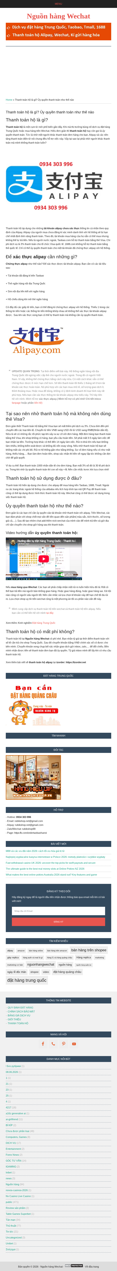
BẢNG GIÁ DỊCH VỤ (19, 1015)
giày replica (13, 957)
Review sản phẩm (15, 1208)
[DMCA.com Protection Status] (74, 1266)
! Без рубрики (13, 1066)
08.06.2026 (12, 1072)
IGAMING (11, 1166)
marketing (99, 957)
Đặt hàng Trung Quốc (43, 623)
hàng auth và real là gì (33, 957)
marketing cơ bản (15, 965)
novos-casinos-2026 (17, 1190)
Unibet (9, 1243)
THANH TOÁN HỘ (18, 1023)
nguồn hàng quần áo (83, 965)
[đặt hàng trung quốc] (58, 39)
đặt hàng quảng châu (67, 971)
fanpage (16, 403)
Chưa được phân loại (17, 1131)
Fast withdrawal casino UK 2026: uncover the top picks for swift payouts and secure (51, 863)
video (46, 972)
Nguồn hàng (12, 1184)
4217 (8, 1107)
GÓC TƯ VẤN (13, 1160)
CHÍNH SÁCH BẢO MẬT (21, 1011)
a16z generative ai (16, 1113)
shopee (34, 972)
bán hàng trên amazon (57, 950)
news (9, 1178)
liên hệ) (38, 403)
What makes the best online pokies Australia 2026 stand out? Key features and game (51, 874)
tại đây (49, 613)
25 (7, 1095)
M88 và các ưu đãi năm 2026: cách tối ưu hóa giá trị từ (35, 851)
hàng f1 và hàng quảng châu (59, 957)
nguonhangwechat (40, 964)
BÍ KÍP (9, 1125)
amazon (21, 950)
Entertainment (13, 1149)
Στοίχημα (10, 1249)
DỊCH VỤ (11, 1143)
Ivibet (9, 1172)
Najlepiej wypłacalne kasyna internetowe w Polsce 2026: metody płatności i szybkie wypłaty (55, 857)
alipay (10, 950)
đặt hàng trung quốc (26, 980)
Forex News (12, 1155)
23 (7, 1089)
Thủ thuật (11, 1225)
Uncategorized (14, 1237)
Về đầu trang (92, 1266)
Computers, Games (16, 1137)
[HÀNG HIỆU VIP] (33, 799)
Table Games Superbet (18, 1214)
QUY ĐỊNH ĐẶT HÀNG (20, 1007)
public (9, 1202)
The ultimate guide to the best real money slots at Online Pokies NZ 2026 (45, 868)
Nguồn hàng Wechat (58, 16)
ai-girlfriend (12, 1119)
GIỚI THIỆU (14, 1019)
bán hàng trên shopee (88, 950)
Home (9, 100)
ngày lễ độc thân (16, 972)
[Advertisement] (58, 69)
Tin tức (9, 1231)
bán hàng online (36, 950)
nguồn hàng (65, 964)
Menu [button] (58, 4)
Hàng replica (83, 957)
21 (7, 1084)
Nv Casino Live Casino (18, 1196)
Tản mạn (10, 1220)
